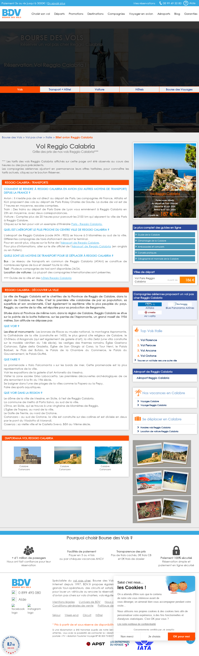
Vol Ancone (148, 350)
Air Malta (149, 316)
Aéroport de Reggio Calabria (91, 246)
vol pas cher (82, 580)
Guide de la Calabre (149, 234)
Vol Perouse (148, 345)
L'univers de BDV (89, 602)
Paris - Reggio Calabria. (86, 224)
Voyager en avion (141, 14)
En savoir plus (56, 3)
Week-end (72, 615)
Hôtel (99, 615)
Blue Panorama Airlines (180, 308)
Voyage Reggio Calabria (154, 405)
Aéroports (163, 14)
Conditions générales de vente (72, 605)
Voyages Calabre (150, 401)
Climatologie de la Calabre (152, 240)
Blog (177, 14)
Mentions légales (63, 602)
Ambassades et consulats (151, 246)
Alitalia (150, 308)
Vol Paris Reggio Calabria (145, 280)
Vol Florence (149, 340)
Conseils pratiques (147, 252)
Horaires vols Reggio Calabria (156, 427)
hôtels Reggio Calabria (56, 278)
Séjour (56, 615)
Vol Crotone (148, 355)
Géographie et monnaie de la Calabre (158, 258)
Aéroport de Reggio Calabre (80, 242)
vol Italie (153, 360)
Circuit (87, 615)
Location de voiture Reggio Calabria (159, 431)
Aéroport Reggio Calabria (153, 378)
